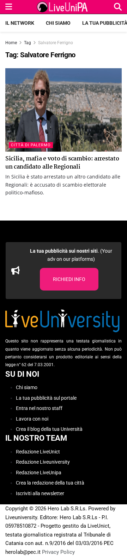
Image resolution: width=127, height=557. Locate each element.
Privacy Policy (58, 552)
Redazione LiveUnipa (38, 472)
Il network (19, 23)
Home (11, 42)
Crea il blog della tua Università (49, 429)
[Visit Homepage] (63, 7)
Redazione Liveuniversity (43, 462)
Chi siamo (58, 23)
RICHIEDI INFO (69, 279)
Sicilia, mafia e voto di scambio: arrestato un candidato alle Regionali (62, 162)
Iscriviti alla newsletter (40, 493)
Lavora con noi (32, 419)
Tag (27, 42)
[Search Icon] (118, 7)
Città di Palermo (31, 145)
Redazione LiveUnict (38, 452)
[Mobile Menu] (8, 7)
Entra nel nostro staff (39, 408)
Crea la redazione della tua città (50, 483)
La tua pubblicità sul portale (46, 398)
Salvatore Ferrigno (55, 42)
